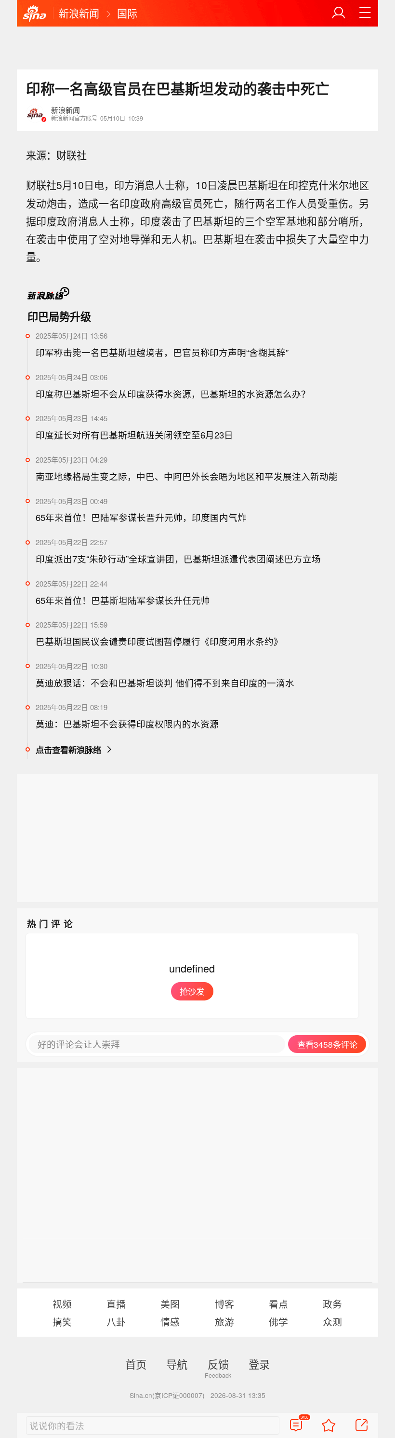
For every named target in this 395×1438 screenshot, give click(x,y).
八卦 (116, 1321)
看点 (278, 1304)
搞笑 (62, 1321)
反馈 (218, 1363)
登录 (259, 1363)
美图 (170, 1304)
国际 (127, 13)
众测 (332, 1321)
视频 (62, 1304)
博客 (224, 1304)
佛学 (278, 1321)
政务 (332, 1304)
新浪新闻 (79, 13)
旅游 (224, 1321)
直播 (116, 1304)
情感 (170, 1321)
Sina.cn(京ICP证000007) (167, 1395)
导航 (176, 1363)
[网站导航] (365, 13)
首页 (135, 1363)
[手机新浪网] (35, 14)
